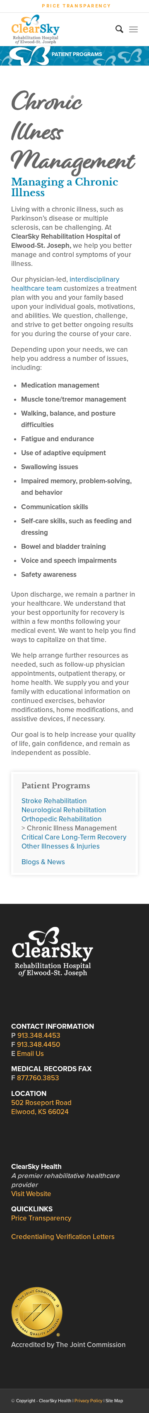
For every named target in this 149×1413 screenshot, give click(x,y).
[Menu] (133, 29)
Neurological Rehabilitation (64, 810)
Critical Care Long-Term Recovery (74, 837)
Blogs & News (43, 862)
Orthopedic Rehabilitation (62, 819)
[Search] (115, 29)
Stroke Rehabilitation (54, 801)
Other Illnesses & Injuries (61, 846)
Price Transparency (76, 6)
